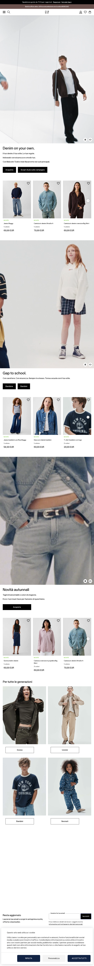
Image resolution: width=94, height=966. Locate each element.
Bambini (23, 386)
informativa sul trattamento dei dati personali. (66, 924)
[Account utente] (80, 12)
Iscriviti (86, 916)
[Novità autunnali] (47, 535)
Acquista (9, 170)
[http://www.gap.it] (47, 12)
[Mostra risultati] (8, 12)
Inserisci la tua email (58, 913)
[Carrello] (89, 12)
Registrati (56, 2)
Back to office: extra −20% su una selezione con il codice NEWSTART (47, 6)
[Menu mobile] (4, 12)
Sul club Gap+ (66, 2)
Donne (20, 750)
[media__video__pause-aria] (85, 140)
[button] (88, 200)
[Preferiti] (85, 12)
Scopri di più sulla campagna (33, 170)
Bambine (9, 386)
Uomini (65, 750)
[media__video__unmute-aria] (90, 140)
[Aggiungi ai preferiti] (28, 183)
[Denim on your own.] (47, 95)
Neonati (64, 821)
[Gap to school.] (47, 316)
